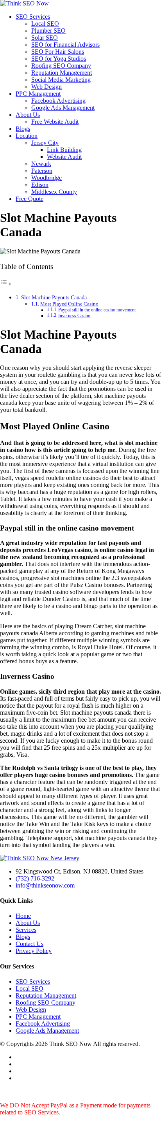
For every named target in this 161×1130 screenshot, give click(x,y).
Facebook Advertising (58, 100)
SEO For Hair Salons (57, 51)
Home (23, 915)
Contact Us (29, 943)
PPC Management (38, 93)
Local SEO (45, 23)
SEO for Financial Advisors (65, 44)
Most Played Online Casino (69, 304)
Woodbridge (46, 177)
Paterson (41, 170)
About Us (28, 114)
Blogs (23, 128)
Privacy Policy (34, 950)
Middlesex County (54, 191)
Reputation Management (61, 72)
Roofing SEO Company (61, 65)
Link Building (64, 149)
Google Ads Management (63, 107)
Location (27, 135)
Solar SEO (44, 37)
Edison (39, 184)
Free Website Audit (55, 121)
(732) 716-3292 (35, 878)
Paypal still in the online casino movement (97, 310)
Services (26, 929)
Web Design (46, 86)
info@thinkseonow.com (45, 885)
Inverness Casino (74, 315)
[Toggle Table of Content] (6, 284)
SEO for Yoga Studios (58, 58)
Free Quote (29, 198)
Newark (41, 163)
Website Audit (64, 156)
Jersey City (45, 142)
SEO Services (33, 16)
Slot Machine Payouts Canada (54, 297)
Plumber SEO (48, 30)
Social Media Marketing (61, 79)
